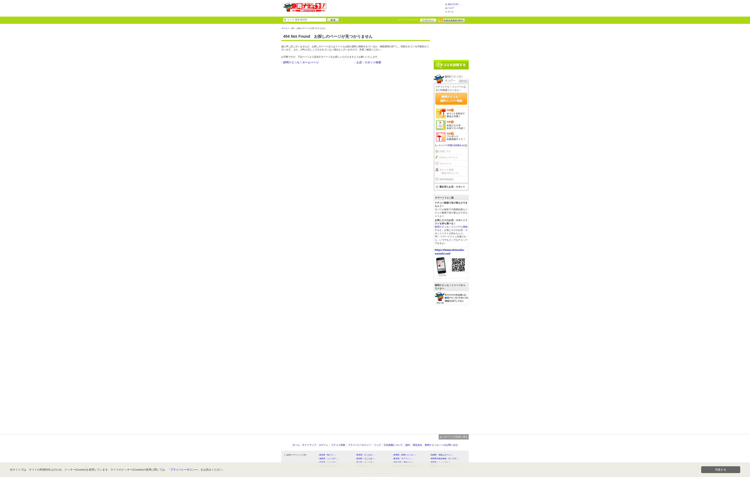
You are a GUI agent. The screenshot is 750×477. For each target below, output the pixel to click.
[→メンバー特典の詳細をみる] (451, 145)
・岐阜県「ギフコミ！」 (402, 458)
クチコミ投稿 (338, 445)
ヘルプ (451, 8)
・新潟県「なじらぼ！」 (365, 458)
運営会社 (417, 445)
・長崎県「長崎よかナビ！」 (441, 455)
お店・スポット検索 (368, 62)
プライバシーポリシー (359, 445)
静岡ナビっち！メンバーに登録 (451, 226)
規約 (407, 445)
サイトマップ (309, 445)
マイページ (445, 163)
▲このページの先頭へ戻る (454, 436)
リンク (377, 445)
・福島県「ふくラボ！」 (328, 458)
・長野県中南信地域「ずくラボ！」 (444, 458)
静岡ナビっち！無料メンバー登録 (451, 98)
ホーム (451, 12)
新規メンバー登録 (451, 19)
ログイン (428, 19)
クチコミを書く (451, 65)
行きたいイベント (448, 157)
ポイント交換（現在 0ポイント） (449, 171)
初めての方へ (454, 4)
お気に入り (445, 151)
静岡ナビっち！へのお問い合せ (441, 445)
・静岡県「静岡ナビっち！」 (404, 455)
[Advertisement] (385, 8)
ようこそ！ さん (408, 20)
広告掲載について (393, 445)
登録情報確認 (446, 179)
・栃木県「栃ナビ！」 (327, 455)
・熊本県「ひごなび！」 (365, 455)
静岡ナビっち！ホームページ (301, 62)
